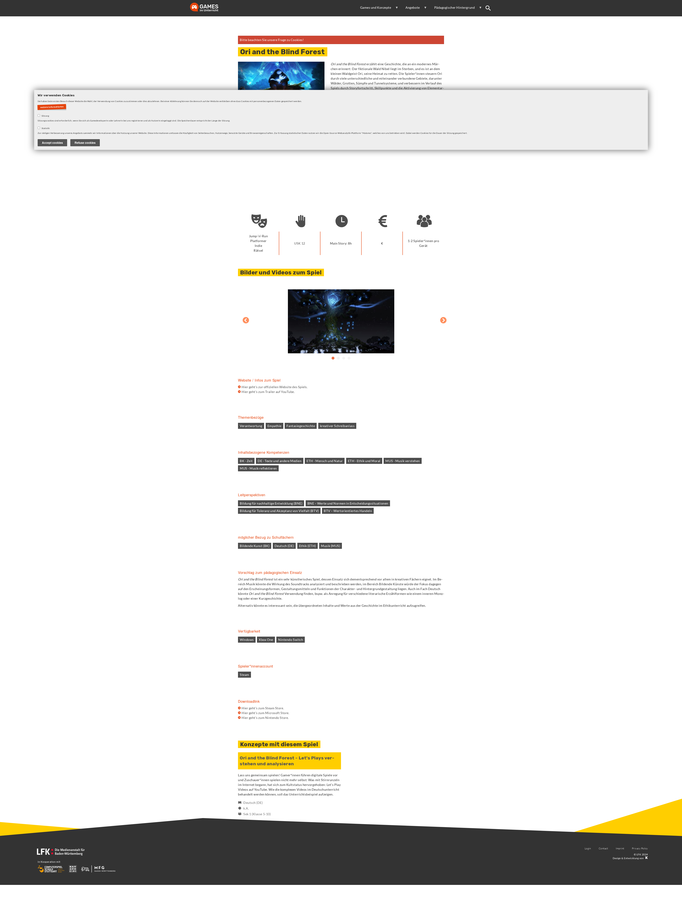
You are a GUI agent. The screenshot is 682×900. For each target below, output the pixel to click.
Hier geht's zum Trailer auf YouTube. (268, 392)
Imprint (620, 848)
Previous (242, 318)
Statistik (46, 128)
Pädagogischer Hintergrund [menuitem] (452, 9)
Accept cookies (52, 143)
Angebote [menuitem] (410, 9)
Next (439, 318)
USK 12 (299, 243)
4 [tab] (349, 358)
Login (588, 848)
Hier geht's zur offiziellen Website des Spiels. (275, 387)
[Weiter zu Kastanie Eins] (646, 858)
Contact (603, 848)
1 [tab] (333, 358)
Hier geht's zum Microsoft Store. (265, 713)
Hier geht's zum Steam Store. (263, 708)
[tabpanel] (341, 318)
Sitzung (45, 115)
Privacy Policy (640, 848)
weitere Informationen (52, 107)
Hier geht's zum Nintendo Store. (265, 718)
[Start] (208, 7)
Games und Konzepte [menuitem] (373, 9)
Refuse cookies (85, 143)
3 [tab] (343, 358)
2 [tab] (338, 358)
